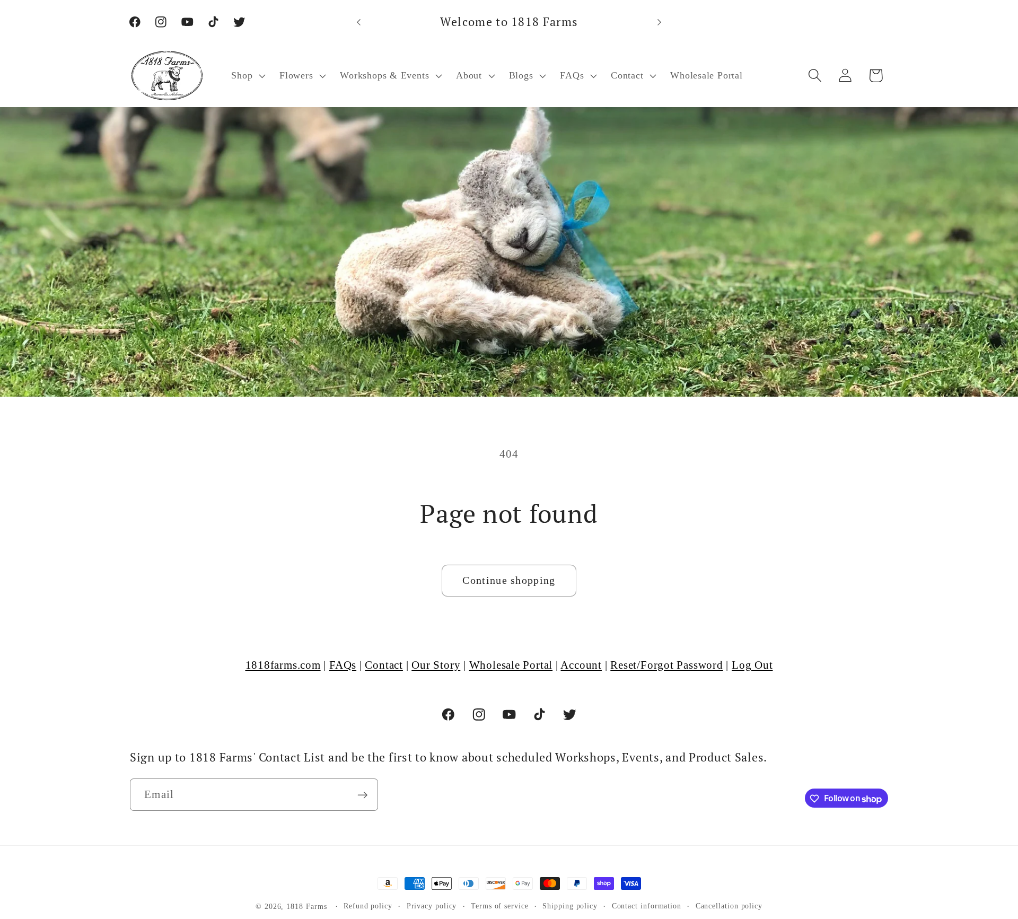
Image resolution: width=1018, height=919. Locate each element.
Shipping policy (570, 906)
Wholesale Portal (510, 665)
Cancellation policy (729, 906)
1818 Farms (306, 906)
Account (580, 665)
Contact (383, 665)
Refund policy (368, 906)
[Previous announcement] (359, 22)
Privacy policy (432, 906)
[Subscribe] (362, 795)
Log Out (752, 665)
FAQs (342, 665)
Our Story (435, 665)
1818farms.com (283, 665)
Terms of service (500, 906)
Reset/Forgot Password (666, 665)
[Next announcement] (659, 22)
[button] (247, 76)
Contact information (646, 906)
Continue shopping (508, 580)
